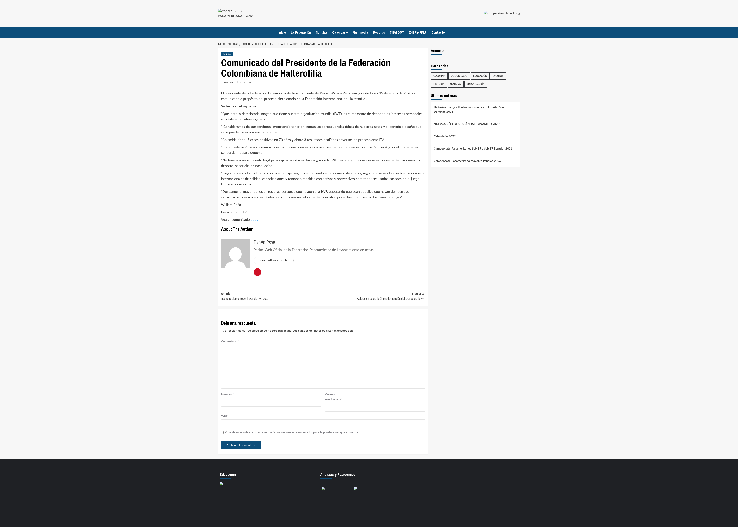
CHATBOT (397, 32)
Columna (439, 76)
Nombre (227, 394)
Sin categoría (475, 84)
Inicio (282, 32)
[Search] (517, 32)
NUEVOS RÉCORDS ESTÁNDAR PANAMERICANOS (467, 124)
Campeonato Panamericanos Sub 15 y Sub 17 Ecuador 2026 (473, 148)
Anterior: (244, 296)
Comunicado (459, 76)
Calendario (340, 32)
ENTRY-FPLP (418, 32)
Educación (480, 76)
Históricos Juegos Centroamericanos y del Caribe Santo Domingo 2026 (470, 109)
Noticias (321, 32)
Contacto (438, 32)
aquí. (255, 219)
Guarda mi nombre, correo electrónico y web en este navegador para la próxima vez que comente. (292, 432)
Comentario (230, 341)
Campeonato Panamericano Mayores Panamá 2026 (467, 161)
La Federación (301, 32)
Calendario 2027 (445, 136)
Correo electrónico (334, 397)
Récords (379, 32)
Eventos (498, 76)
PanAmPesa (264, 242)
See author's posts (274, 260)
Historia (438, 84)
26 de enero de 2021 (234, 82)
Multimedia (360, 32)
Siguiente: (391, 296)
